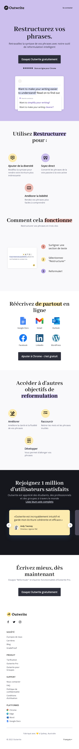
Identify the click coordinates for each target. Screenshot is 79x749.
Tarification (12, 660)
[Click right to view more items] (70, 525)
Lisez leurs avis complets (39, 501)
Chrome (12, 710)
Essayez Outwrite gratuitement (39, 59)
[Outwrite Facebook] (8, 622)
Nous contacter (13, 681)
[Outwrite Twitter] (14, 622)
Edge (11, 713)
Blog (9, 644)
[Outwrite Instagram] (20, 622)
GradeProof (12, 648)
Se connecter (68, 8)
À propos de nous (14, 637)
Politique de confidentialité (13, 690)
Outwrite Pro (12, 663)
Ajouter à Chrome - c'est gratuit (39, 356)
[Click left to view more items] (9, 525)
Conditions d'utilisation (12, 696)
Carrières (11, 640)
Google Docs (15, 721)
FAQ (8, 685)
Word (11, 717)
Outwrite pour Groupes (13, 668)
